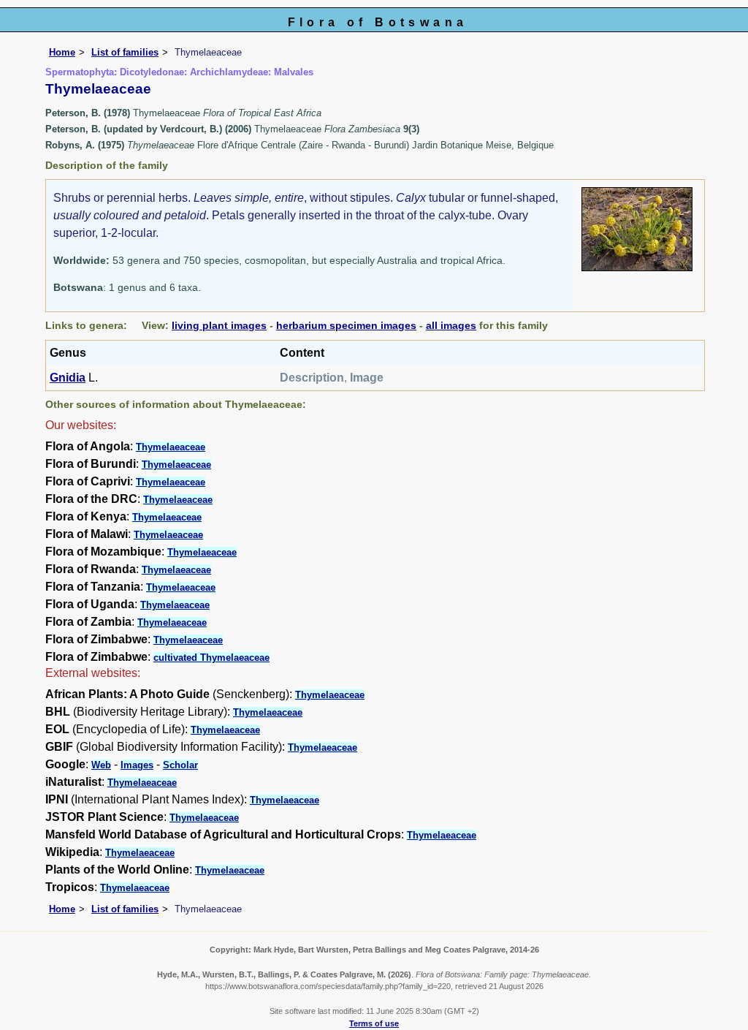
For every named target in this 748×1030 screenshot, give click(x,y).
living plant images (219, 325)
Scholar (180, 765)
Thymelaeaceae (170, 447)
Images (137, 765)
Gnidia (67, 377)
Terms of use (374, 1023)
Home (62, 52)
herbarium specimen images (346, 325)
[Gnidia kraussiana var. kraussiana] (636, 228)
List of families (125, 52)
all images (451, 325)
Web (101, 765)
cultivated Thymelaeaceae (211, 657)
